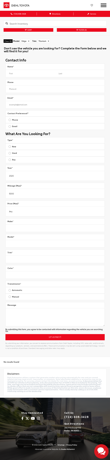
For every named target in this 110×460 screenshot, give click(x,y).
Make (10, 221)
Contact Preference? (18, 113)
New (14, 146)
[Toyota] (6, 5)
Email (10, 98)
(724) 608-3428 (19, 13)
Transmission (14, 284)
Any (13, 160)
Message (11, 305)
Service (93, 13)
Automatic (17, 290)
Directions (56, 13)
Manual (15, 297)
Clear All (8, 41)
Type (10, 140)
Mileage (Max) (14, 186)
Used (14, 153)
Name (10, 66)
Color (10, 268)
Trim (10, 252)
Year (10, 168)
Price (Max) (13, 203)
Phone (10, 82)
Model (10, 237)
